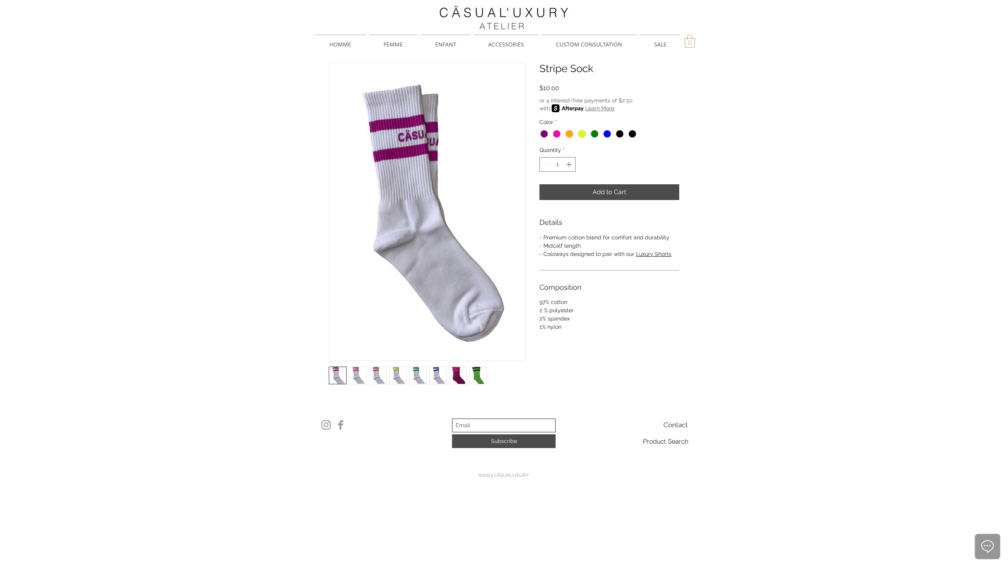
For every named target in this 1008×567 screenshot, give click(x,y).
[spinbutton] (557, 164)
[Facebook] (340, 425)
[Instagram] (326, 425)
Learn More (599, 108)
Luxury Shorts (653, 254)
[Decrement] (545, 164)
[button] (689, 41)
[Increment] (569, 164)
